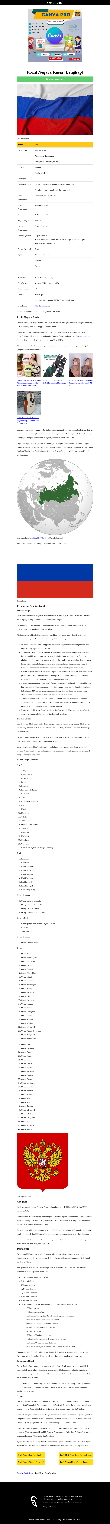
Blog (45, 1506)
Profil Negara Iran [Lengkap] (29, 1455)
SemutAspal (55, 2)
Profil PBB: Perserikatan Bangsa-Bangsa (76, 1455)
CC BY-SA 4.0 (41, 538)
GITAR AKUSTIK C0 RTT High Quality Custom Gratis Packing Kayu (28, 420)
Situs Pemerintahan (42, 306)
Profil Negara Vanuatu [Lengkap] (31, 1462)
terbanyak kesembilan (82, 336)
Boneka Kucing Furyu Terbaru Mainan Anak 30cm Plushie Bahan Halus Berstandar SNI (29, 383)
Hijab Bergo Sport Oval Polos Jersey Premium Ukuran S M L (80, 383)
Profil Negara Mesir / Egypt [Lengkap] (75, 1462)
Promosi (52, 1506)
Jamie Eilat (33, 538)
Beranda (20, 1473)
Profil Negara (29, 1473)
